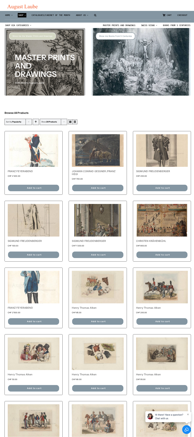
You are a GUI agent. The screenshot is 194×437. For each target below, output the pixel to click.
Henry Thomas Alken (84, 307)
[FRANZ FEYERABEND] (33, 150)
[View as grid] (70, 122)
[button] (95, 15)
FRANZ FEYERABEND (20, 171)
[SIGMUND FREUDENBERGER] (162, 150)
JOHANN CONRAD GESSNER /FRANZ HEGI (93, 173)
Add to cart (34, 188)
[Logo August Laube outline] (22, 5)
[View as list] (75, 122)
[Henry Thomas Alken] (98, 287)
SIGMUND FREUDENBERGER (153, 171)
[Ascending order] (36, 122)
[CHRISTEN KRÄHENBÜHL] (162, 220)
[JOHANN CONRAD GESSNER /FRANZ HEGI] (98, 150)
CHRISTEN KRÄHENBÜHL (151, 240)
